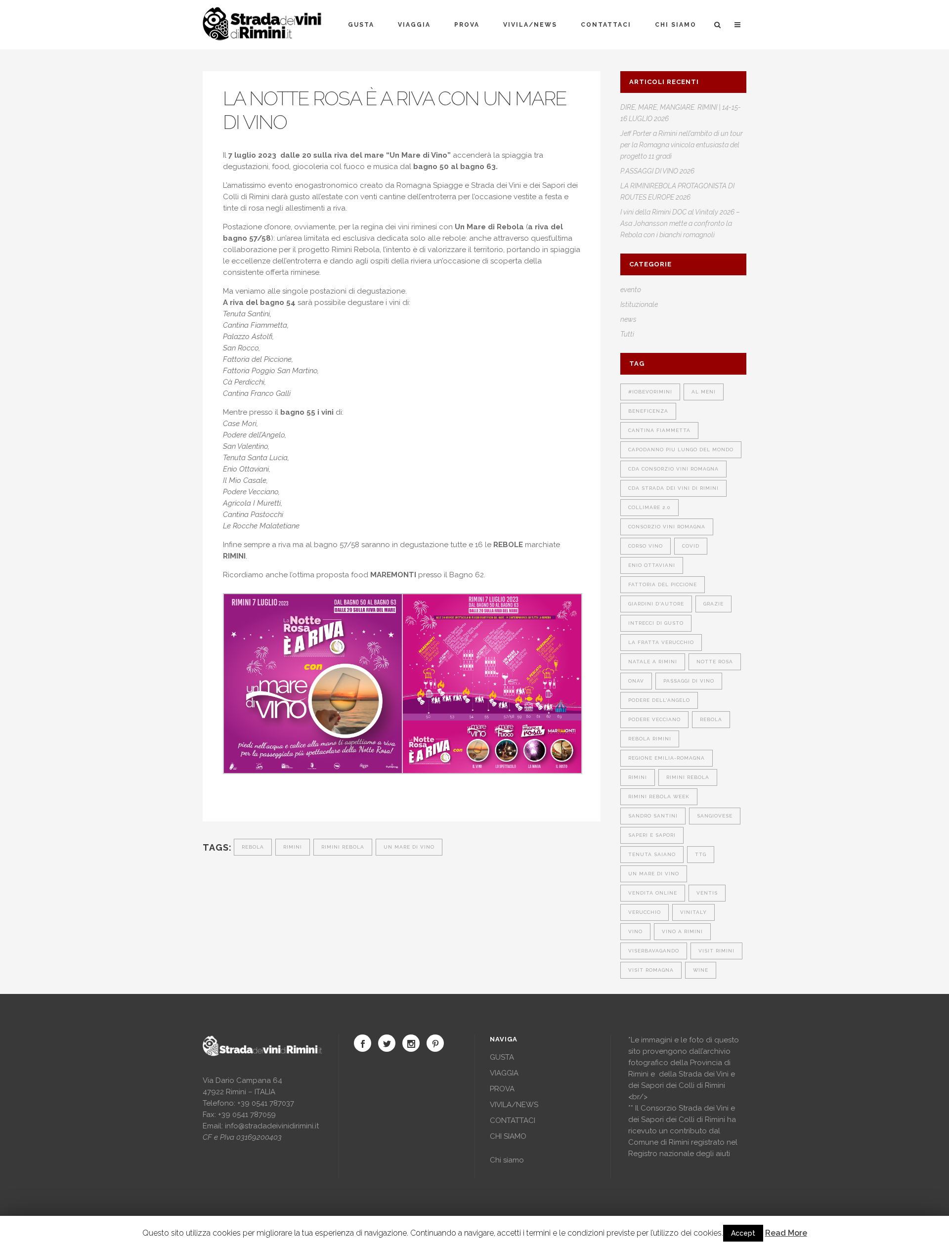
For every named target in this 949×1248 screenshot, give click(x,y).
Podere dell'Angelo (659, 700)
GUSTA (502, 1057)
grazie (713, 603)
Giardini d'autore (656, 603)
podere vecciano (654, 719)
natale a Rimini (652, 661)
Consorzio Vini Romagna (666, 526)
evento (630, 290)
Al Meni (703, 391)
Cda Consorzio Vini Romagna (673, 469)
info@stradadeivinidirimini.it (272, 1125)
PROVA (502, 1088)
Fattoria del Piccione (662, 584)
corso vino (645, 546)
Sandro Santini (653, 815)
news (628, 319)
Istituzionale (639, 304)
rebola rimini (649, 738)
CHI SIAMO (508, 1136)
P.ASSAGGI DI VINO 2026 (657, 171)
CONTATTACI (512, 1120)
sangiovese (715, 815)
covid (690, 546)
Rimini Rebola (342, 847)
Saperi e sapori (652, 835)
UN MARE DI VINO (409, 847)
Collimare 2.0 (649, 507)
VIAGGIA (504, 1073)
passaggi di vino (688, 681)
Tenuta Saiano (652, 854)
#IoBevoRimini (650, 391)
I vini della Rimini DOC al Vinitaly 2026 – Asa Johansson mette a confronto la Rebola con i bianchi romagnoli (680, 223)
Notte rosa (714, 661)
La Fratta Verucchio (661, 642)
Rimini (292, 847)
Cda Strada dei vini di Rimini (673, 488)
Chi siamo (507, 1160)
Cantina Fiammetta (659, 430)
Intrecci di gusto (656, 623)
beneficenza (648, 411)
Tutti (627, 334)
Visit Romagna (651, 970)
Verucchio (644, 912)
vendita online (652, 893)
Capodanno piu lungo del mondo (680, 449)
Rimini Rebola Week (659, 796)
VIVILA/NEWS (514, 1104)
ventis (707, 893)
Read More (786, 1233)
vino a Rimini (682, 931)
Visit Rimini (716, 950)
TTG (700, 854)
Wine (700, 970)
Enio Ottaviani (651, 565)
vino (635, 931)
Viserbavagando (653, 950)
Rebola (253, 847)
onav (636, 681)
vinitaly (693, 912)
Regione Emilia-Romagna (666, 758)
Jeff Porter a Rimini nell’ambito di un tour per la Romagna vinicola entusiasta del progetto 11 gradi (681, 144)
